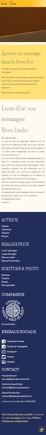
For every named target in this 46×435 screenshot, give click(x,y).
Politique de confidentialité (15, 421)
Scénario (5, 275)
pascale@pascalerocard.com (15, 379)
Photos (4, 236)
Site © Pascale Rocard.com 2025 (17, 414)
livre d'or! (31, 401)
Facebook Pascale (15, 341)
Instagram (12, 351)
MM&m (36, 418)
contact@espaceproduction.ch (16, 396)
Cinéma (4, 226)
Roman (4, 281)
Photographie (8, 285)
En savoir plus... (9, 324)
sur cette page (13, 418)
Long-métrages (8, 254)
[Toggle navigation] (43, 3)
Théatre (5, 233)
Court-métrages (9, 250)
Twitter (10, 356)
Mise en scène (8, 257)
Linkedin (11, 362)
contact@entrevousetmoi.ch (15, 387)
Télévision (6, 229)
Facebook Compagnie (17, 346)
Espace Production (10, 260)
